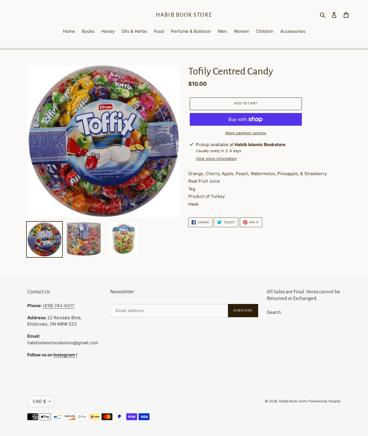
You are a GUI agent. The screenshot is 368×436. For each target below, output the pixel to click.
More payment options (245, 133)
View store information (216, 158)
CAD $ (39, 401)
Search (274, 312)
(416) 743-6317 (58, 305)
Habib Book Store (184, 15)
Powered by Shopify (324, 401)
